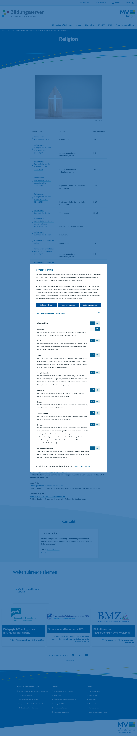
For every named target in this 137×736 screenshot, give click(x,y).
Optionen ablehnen (46, 305)
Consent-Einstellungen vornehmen (51, 313)
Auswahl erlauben (68, 305)
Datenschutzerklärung (82, 466)
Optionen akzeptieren (90, 305)
